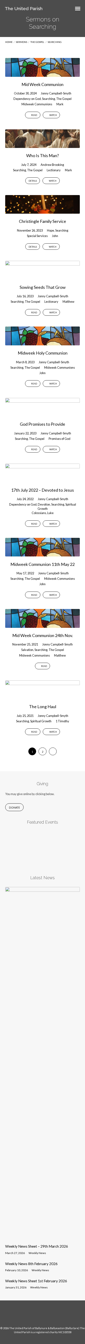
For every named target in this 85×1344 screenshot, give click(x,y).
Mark (60, 104)
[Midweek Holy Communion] (42, 342)
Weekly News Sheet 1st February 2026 (36, 1281)
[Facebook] (38, 1315)
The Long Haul (42, 706)
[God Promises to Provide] (42, 414)
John (55, 236)
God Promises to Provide (42, 424)
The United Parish (23, 8)
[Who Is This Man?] (42, 145)
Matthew (68, 301)
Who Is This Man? (42, 155)
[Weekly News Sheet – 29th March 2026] (42, 1237)
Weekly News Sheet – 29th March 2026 (36, 1246)
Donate (14, 807)
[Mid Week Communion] (42, 74)
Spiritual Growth (40, 721)
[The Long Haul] (42, 696)
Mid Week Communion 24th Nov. (42, 635)
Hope (50, 230)
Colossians (39, 513)
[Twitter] (47, 1315)
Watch (53, 115)
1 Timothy (62, 721)
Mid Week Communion (42, 84)
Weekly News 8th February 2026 (31, 1264)
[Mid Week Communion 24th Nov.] (42, 625)
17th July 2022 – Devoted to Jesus (42, 490)
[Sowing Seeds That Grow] (42, 276)
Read (34, 115)
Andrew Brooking (52, 165)
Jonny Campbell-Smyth (56, 93)
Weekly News (37, 1252)
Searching (55, 42)
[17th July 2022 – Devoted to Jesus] (42, 479)
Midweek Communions (36, 104)
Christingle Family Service (42, 221)
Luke (50, 513)
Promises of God (59, 439)
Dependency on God (27, 99)
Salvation (27, 650)
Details (33, 181)
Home (9, 42)
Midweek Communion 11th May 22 (42, 564)
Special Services (37, 236)
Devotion (44, 504)
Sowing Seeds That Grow (43, 287)
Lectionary (54, 170)
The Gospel (37, 42)
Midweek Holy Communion (43, 352)
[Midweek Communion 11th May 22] (42, 554)
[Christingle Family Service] (42, 211)
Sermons (21, 42)
